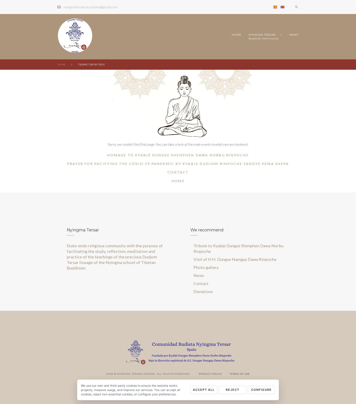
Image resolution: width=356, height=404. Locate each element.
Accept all (204, 389)
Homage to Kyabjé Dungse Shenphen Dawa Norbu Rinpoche (178, 155)
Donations (203, 291)
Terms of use (240, 373)
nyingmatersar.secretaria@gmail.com (90, 7)
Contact (178, 172)
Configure (261, 389)
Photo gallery (206, 267)
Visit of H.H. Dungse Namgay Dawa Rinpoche (234, 259)
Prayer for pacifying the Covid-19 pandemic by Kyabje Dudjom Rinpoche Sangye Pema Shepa (178, 164)
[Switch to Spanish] (275, 7)
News (294, 34)
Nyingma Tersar (264, 36)
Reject (232, 389)
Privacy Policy (210, 373)
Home (61, 64)
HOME (236, 34)
